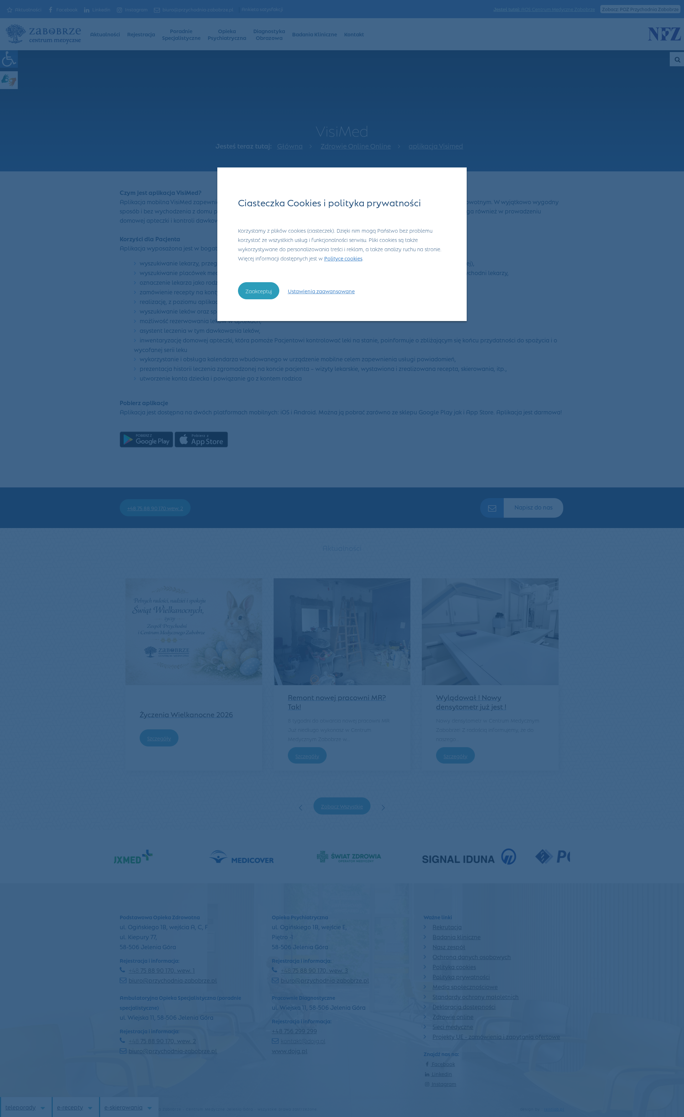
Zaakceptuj (258, 290)
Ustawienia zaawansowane (321, 290)
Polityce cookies (343, 258)
